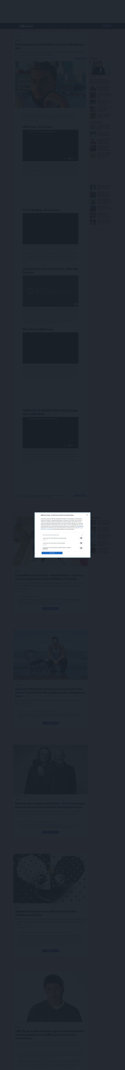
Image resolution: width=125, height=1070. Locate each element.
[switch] (80, 538)
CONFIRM (52, 553)
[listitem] (62, 535)
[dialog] (62, 535)
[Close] (87, 515)
